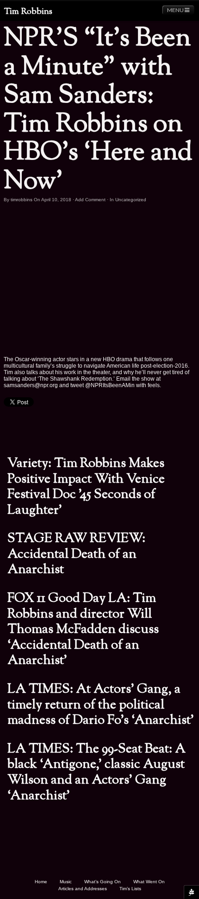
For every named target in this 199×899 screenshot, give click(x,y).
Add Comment (90, 199)
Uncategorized (130, 199)
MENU (176, 9)
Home (41, 881)
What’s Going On (102, 881)
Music (66, 881)
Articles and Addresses (82, 888)
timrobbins (21, 199)
